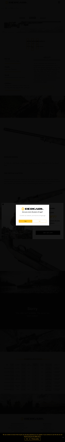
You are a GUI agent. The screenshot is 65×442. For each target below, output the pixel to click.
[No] (63, 437)
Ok (27, 439)
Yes (25, 221)
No (39, 221)
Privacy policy (35, 439)
